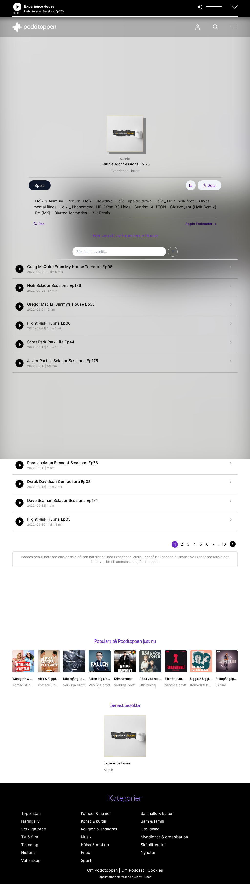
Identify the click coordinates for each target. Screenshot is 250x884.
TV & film (29, 836)
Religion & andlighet (99, 829)
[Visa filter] (173, 252)
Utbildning (150, 829)
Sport (86, 860)
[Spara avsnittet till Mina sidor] (191, 185)
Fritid (85, 852)
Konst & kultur (93, 821)
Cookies (155, 870)
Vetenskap (31, 860)
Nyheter (148, 852)
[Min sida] (198, 27)
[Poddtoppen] (34, 27)
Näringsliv (30, 821)
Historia (28, 852)
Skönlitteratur (153, 844)
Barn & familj (152, 821)
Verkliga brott (34, 829)
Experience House (125, 171)
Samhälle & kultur (157, 813)
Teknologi (30, 844)
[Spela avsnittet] (19, 269)
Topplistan (31, 813)
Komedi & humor (96, 813)
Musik (86, 836)
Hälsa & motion (95, 844)
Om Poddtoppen (102, 870)
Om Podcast (132, 870)
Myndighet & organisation (164, 836)
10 (224, 544)
